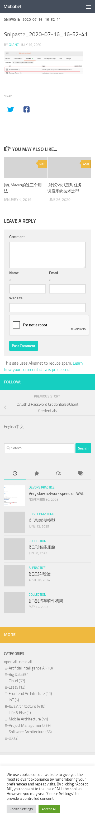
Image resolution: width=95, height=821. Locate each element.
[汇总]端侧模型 (42, 520)
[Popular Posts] (37, 473)
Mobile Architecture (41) (28, 719)
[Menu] (88, 6)
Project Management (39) (30, 725)
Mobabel (12, 6)
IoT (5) (14, 700)
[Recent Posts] (15, 473)
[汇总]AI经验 (40, 574)
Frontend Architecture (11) (30, 693)
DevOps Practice (42, 487)
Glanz (14, 45)
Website (15, 298)
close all (25, 661)
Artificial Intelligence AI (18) (31, 668)
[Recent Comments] (58, 473)
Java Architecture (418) (27, 706)
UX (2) (13, 738)
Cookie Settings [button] (21, 809)
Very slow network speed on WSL (56, 493)
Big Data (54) (19, 674)
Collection (37, 541)
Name (14, 273)
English (10, 426)
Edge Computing (41, 514)
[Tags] (80, 473)
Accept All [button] (49, 809)
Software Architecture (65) (30, 731)
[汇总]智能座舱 (42, 547)
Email (53, 273)
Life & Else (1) (20, 712)
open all (10, 661)
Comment (17, 237)
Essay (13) (17, 687)
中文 (20, 426)
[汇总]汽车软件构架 (46, 600)
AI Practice (37, 568)
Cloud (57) (17, 681)
